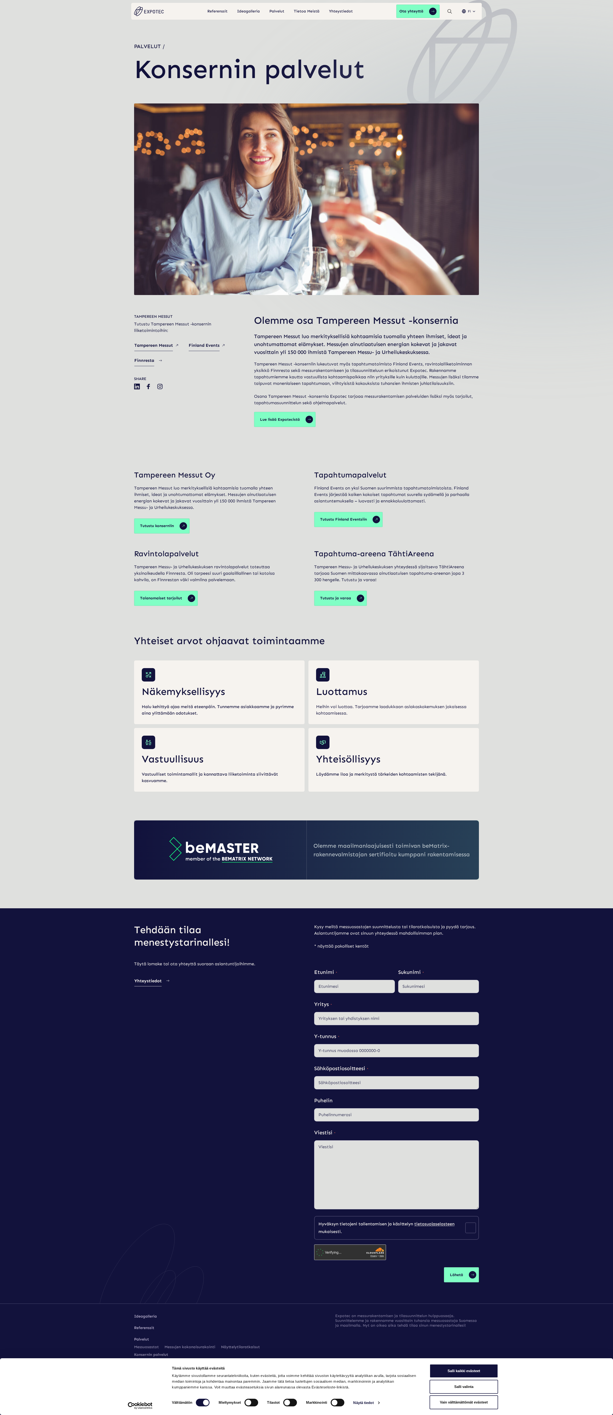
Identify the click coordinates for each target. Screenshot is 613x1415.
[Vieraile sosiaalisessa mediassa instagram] (160, 386)
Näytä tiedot (363, 1403)
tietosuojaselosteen (434, 1224)
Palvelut (147, 46)
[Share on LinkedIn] (137, 386)
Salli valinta (463, 1387)
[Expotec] (149, 11)
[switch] (251, 1402)
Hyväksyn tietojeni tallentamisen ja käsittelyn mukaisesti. (386, 1227)
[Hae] (449, 11)
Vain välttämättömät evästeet (464, 1402)
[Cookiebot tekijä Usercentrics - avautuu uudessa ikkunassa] (140, 1405)
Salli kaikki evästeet (464, 1371)
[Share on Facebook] (148, 386)
